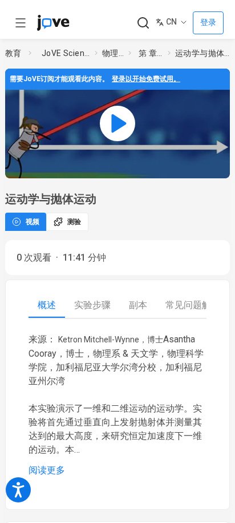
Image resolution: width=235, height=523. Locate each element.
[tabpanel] (117, 405)
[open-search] (143, 23)
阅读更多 (47, 470)
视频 (32, 222)
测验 (74, 222)
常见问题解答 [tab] (192, 305)
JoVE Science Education (66, 53)
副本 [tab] (138, 305)
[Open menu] (20, 23)
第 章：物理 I (151, 53)
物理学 (113, 53)
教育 (13, 53)
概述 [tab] (47, 305)
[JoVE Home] (53, 23)
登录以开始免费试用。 (146, 79)
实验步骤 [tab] (92, 305)
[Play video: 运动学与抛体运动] (117, 123)
